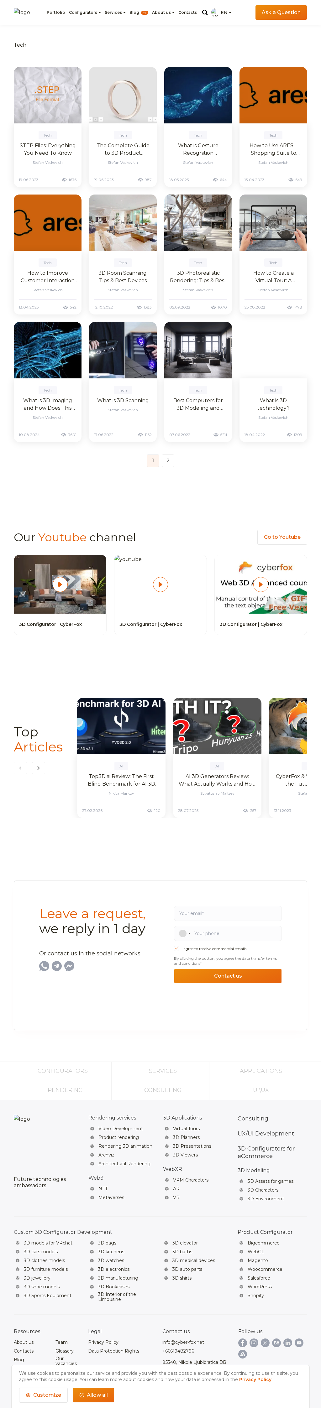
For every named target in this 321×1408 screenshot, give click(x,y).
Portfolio (56, 12)
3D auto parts (187, 1269)
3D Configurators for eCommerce (266, 1152)
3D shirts (182, 1278)
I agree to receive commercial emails (214, 948)
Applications (261, 1071)
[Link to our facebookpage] (242, 1342)
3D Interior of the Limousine (117, 1297)
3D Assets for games (270, 1181)
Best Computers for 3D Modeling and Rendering (198, 404)
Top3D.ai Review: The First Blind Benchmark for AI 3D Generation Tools (121, 780)
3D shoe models (42, 1286)
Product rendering (118, 1137)
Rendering (65, 1090)
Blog (137, 12)
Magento (258, 1260)
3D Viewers (185, 1154)
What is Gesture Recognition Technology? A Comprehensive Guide (198, 150)
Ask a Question (281, 12)
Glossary (64, 1350)
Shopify (256, 1295)
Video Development (120, 1128)
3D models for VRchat (48, 1242)
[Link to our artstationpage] (242, 1354)
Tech (48, 135)
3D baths (182, 1251)
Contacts (187, 12)
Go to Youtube (282, 537)
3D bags (107, 1242)
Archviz (106, 1154)
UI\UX (261, 1090)
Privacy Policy (103, 1342)
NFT (103, 1188)
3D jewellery (37, 1278)
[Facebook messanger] (69, 966)
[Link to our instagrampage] (254, 1342)
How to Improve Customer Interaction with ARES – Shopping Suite (48, 277)
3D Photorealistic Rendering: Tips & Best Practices (198, 277)
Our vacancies (66, 1361)
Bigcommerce (264, 1242)
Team (61, 1342)
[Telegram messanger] (57, 966)
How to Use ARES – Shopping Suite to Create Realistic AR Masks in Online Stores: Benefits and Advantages (273, 150)
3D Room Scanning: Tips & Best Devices (123, 276)
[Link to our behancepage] (276, 1342)
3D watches (111, 1260)
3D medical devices (193, 1260)
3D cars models (41, 1251)
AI (121, 766)
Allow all (97, 1395)
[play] (60, 584)
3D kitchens (111, 1251)
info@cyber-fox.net (183, 1342)
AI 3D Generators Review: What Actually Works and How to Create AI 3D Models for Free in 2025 (217, 780)
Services (113, 12)
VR (176, 1197)
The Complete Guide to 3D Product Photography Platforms (123, 150)
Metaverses (111, 1197)
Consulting (163, 1090)
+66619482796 (178, 1350)
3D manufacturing (118, 1278)
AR (176, 1188)
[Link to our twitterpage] (265, 1342)
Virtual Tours (186, 1128)
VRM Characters (190, 1179)
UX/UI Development (266, 1133)
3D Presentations (192, 1146)
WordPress (260, 1286)
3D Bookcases (113, 1286)
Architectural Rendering (124, 1163)
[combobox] (182, 933)
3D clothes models (44, 1260)
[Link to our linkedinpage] (287, 1342)
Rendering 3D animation (125, 1146)
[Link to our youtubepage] (299, 1342)
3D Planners (186, 1137)
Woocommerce (265, 1269)
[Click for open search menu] (205, 12)
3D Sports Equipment (47, 1295)
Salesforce (259, 1278)
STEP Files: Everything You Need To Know (48, 149)
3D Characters (263, 1189)
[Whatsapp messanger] (44, 966)
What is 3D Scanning (123, 400)
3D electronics (113, 1269)
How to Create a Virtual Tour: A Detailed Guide (273, 277)
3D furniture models (46, 1269)
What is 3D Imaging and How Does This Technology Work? (47, 404)
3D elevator (185, 1242)
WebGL (256, 1251)
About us (161, 12)
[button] (38, 768)
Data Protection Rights (113, 1350)
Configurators (83, 12)
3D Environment (266, 1198)
